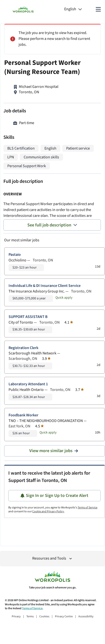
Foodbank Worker (23, 415)
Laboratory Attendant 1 (28, 384)
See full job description (49, 225)
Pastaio (15, 254)
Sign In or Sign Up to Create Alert (57, 495)
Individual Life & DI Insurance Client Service (45, 285)
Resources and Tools (49, 558)
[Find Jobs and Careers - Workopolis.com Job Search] (23, 9)
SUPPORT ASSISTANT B (28, 316)
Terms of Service (87, 507)
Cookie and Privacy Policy (48, 511)
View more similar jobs (51, 451)
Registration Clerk (23, 348)
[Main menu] (98, 9)
